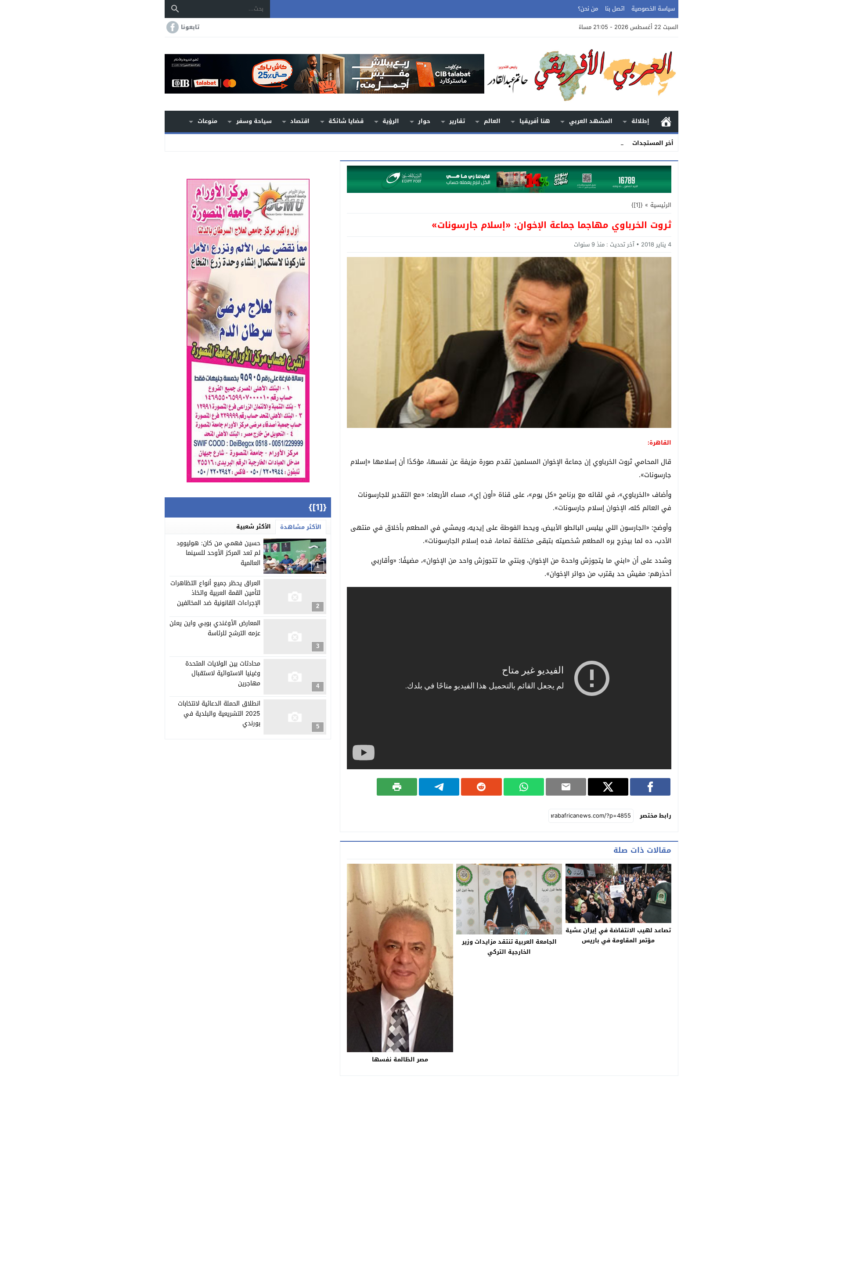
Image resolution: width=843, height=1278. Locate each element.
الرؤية (390, 121)
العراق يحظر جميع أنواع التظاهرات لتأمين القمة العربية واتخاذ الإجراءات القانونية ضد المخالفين (215, 593)
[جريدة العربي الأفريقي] (581, 74)
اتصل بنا (615, 8)
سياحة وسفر (254, 121)
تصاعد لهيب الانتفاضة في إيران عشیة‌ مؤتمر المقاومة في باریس (618, 935)
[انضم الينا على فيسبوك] (172, 27)
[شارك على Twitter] (608, 787)
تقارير (457, 121)
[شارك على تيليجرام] (439, 787)
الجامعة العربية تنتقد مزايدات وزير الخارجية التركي (509, 946)
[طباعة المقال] (397, 787)
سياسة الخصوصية (653, 8)
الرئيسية (666, 121)
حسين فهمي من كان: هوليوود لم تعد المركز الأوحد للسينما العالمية (218, 553)
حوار (424, 121)
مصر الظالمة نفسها (400, 1059)
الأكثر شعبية (253, 526)
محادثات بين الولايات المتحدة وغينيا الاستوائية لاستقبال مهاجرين (222, 673)
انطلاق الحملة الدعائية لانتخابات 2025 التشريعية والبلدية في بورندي (219, 714)
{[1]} (637, 204)
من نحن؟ (588, 8)
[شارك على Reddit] (481, 787)
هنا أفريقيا (534, 121)
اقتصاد (300, 121)
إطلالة (640, 121)
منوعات (207, 121)
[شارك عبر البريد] (566, 787)
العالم (492, 121)
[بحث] (175, 9)
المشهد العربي (590, 121)
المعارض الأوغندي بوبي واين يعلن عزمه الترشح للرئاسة (214, 628)
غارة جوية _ (609, 142)
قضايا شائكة (346, 121)
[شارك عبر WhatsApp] (524, 787)
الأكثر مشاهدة (300, 526)
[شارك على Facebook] (650, 787)
